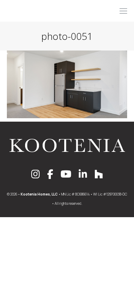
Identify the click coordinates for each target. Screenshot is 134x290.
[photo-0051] (67, 84)
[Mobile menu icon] (123, 11)
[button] (31, 6)
